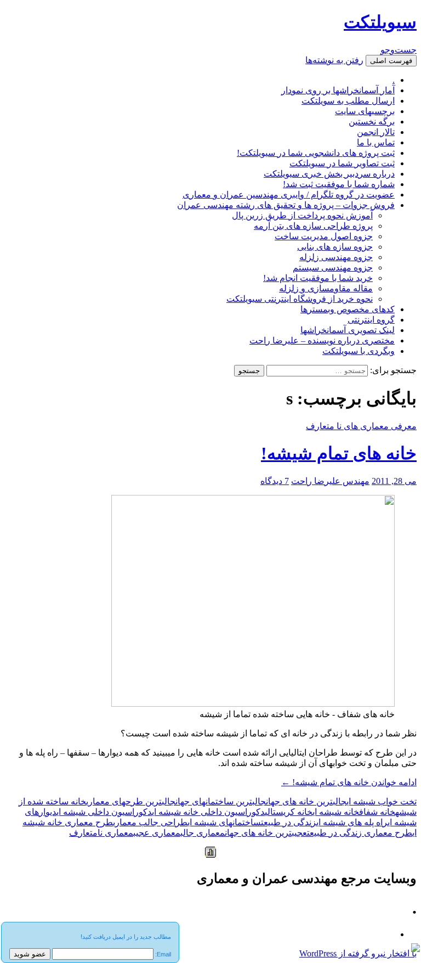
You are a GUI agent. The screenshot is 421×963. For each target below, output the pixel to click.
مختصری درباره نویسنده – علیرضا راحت (322, 340)
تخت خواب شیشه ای (381, 801)
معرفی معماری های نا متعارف (361, 426)
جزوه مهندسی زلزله (336, 257)
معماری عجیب (156, 832)
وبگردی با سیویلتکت (358, 351)
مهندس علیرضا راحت (330, 481)
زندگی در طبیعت (288, 822)
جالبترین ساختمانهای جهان (220, 801)
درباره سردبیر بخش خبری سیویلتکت (329, 173)
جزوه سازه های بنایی (335, 246)
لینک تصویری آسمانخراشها (347, 330)
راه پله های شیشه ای (352, 822)
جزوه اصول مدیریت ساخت (324, 236)
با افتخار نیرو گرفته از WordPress (358, 953)
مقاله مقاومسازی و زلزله (326, 288)
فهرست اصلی (391, 61)
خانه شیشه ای (335, 811)
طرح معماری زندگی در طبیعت (359, 832)
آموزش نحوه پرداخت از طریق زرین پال (302, 215)
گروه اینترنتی (371, 319)
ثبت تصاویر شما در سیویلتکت (342, 163)
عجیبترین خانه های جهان (266, 832)
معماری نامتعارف (101, 832)
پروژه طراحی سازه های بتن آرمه (313, 225)
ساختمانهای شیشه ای (224, 822)
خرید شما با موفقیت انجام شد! (318, 278)
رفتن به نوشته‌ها (334, 60)
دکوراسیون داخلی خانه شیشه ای (208, 811)
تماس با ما (376, 142)
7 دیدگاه (274, 481)
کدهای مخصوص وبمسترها (347, 309)
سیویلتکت (380, 22)
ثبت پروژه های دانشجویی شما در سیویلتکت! (316, 152)
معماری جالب (202, 832)
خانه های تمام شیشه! (339, 453)
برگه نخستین (372, 121)
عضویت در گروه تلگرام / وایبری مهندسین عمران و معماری (289, 194)
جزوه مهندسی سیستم (333, 267)
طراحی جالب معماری (150, 822)
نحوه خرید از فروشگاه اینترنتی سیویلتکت (299, 298)
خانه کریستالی (288, 811)
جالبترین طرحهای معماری (130, 801)
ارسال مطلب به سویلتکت (348, 100)
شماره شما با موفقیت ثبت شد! (339, 184)
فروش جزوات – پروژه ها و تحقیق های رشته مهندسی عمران (286, 205)
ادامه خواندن (349, 782)
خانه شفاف (377, 811)
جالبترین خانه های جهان (306, 801)
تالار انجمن (376, 132)
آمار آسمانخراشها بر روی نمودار (338, 90)
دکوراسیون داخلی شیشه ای (104, 811)
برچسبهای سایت (365, 111)
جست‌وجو (398, 49)
